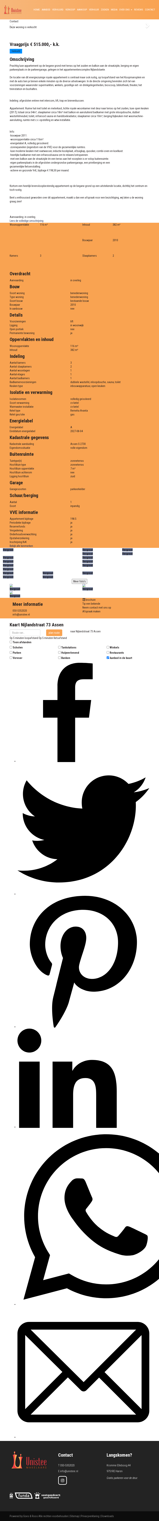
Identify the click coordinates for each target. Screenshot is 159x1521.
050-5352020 (20, 610)
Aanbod (46, 9)
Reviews (138, 9)
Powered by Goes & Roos (24, 1516)
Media (114, 9)
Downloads (107, 1516)
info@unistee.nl (21, 614)
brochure (90, 599)
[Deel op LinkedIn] (67, 1126)
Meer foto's (79, 581)
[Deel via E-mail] (83, 1437)
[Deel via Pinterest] (83, 1026)
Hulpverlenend (70, 652)
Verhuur (94, 9)
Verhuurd (57, 9)
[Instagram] (62, 1480)
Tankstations (68, 647)
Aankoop (82, 9)
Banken (65, 658)
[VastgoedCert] (47, 1495)
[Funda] (24, 1495)
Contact (14, 21)
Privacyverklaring (90, 1516)
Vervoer (17, 658)
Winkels (114, 647)
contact (150, 9)
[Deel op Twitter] (83, 893)
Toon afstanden (22, 642)
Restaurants (117, 652)
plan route (54, 632)
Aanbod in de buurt (121, 658)
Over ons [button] (124, 9)
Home (37, 9)
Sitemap (74, 1516)
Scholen (18, 647)
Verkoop (70, 9)
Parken (17, 652)
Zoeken (105, 9)
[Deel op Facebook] (67, 761)
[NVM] (11, 1495)
